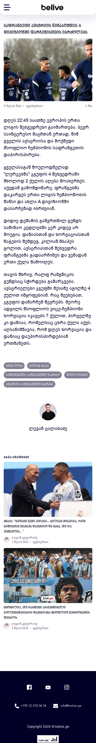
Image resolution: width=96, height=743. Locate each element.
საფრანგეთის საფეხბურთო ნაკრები (33, 375)
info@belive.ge (71, 705)
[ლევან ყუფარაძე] (7, 540)
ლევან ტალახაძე (48, 428)
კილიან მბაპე (39, 366)
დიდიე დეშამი (77, 375)
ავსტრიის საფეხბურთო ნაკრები (29, 384)
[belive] (52, 7)
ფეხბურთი (34, 106)
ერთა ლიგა (14, 366)
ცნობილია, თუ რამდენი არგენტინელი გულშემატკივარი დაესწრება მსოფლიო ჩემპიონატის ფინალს (47, 613)
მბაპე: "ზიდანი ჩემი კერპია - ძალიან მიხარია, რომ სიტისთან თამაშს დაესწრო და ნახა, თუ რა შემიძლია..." (44, 527)
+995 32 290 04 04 (33, 705)
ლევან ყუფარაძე (24, 537)
